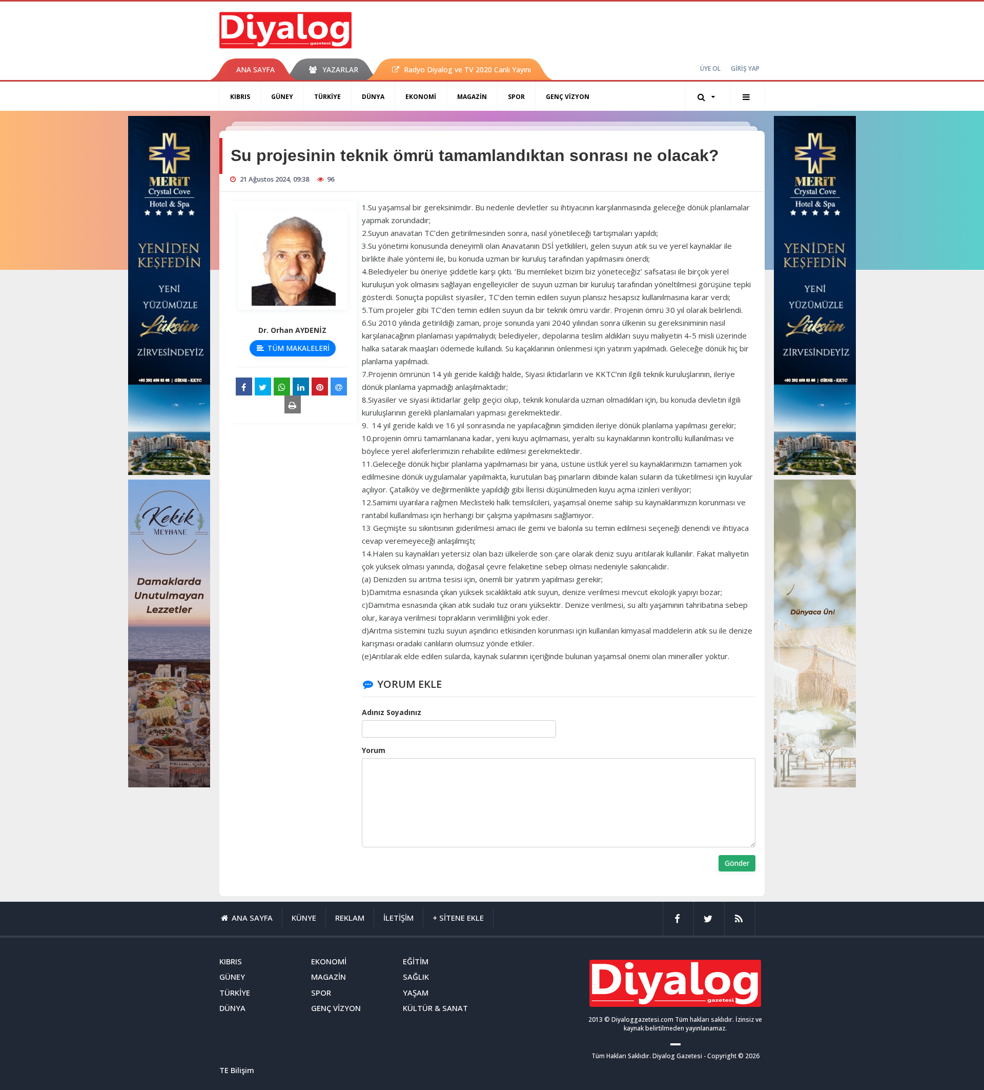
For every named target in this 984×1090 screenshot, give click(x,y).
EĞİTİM (415, 961)
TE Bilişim (236, 1070)
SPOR (516, 96)
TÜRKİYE (327, 96)
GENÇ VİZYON (567, 96)
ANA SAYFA (255, 69)
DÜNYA (373, 96)
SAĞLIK (416, 977)
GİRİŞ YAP (745, 68)
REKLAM (349, 918)
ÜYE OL (710, 68)
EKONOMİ (420, 96)
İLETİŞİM (398, 918)
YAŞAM (415, 992)
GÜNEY (282, 96)
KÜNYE (304, 918)
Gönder (737, 863)
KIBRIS (240, 96)
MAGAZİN (472, 96)
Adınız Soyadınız (391, 712)
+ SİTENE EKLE (458, 918)
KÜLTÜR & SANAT (435, 1008)
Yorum (373, 750)
